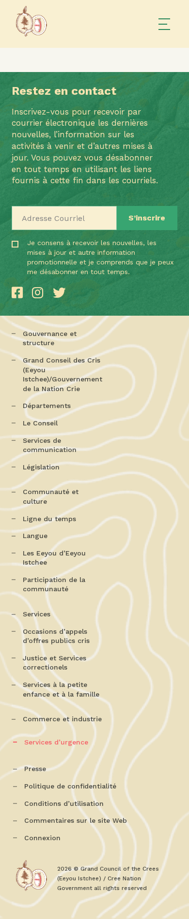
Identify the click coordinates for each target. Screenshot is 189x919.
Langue (35, 536)
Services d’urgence (56, 742)
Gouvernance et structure (50, 338)
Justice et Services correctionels (54, 662)
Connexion (42, 838)
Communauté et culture (51, 496)
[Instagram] (39, 292)
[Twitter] (59, 292)
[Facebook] (19, 292)
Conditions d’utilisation (64, 803)
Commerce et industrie (62, 719)
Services (36, 614)
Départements (47, 405)
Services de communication (50, 445)
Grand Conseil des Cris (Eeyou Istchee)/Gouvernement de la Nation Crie (62, 374)
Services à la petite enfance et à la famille (61, 689)
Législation (41, 467)
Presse (35, 769)
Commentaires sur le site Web (75, 820)
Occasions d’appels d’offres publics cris (56, 636)
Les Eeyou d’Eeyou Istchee (54, 558)
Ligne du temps (49, 519)
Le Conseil (40, 423)
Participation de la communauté (54, 584)
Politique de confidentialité (70, 786)
